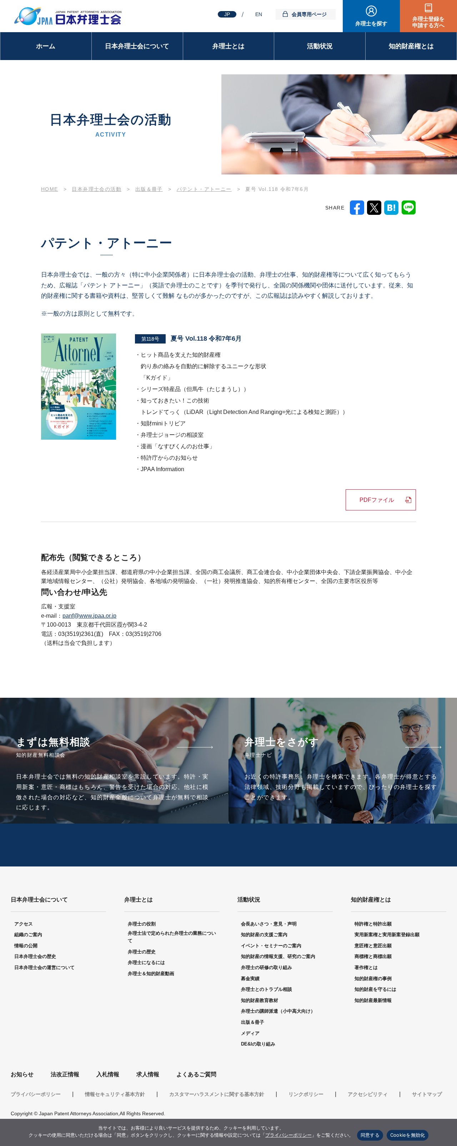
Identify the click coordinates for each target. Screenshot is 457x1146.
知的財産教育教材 (259, 1000)
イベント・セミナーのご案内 (271, 945)
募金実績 (250, 978)
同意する (370, 1135)
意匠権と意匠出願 (373, 945)
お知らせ (22, 1074)
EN (258, 14)
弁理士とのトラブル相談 (266, 989)
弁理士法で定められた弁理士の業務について (172, 936)
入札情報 (107, 1074)
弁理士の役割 (142, 924)
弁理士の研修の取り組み (266, 967)
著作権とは (366, 967)
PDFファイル (377, 500)
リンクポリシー (305, 1094)
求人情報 (147, 1074)
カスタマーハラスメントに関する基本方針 (216, 1094)
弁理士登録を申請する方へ (428, 22)
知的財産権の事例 (373, 978)
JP (227, 14)
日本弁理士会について (137, 46)
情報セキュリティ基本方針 (115, 1094)
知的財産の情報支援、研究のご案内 (278, 956)
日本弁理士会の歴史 (35, 956)
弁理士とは (228, 46)
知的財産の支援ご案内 (264, 934)
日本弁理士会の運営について (44, 967)
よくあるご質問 (196, 1074)
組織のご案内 (28, 934)
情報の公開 (25, 945)
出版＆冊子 (252, 1022)
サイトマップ (427, 1094)
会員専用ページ (309, 14)
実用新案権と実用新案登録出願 (387, 934)
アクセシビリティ (368, 1094)
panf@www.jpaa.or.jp (89, 616)
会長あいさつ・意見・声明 (269, 924)
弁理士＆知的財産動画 (151, 973)
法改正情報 (65, 1074)
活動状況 (320, 46)
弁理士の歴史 (142, 951)
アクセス (23, 924)
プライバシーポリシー (36, 1094)
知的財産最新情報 (373, 1000)
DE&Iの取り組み (258, 1044)
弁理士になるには (146, 962)
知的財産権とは (411, 46)
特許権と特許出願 (373, 924)
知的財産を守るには (375, 989)
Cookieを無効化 (407, 1135)
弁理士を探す (371, 23)
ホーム (45, 46)
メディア (250, 1033)
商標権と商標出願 (373, 956)
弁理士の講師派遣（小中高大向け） (278, 1011)
